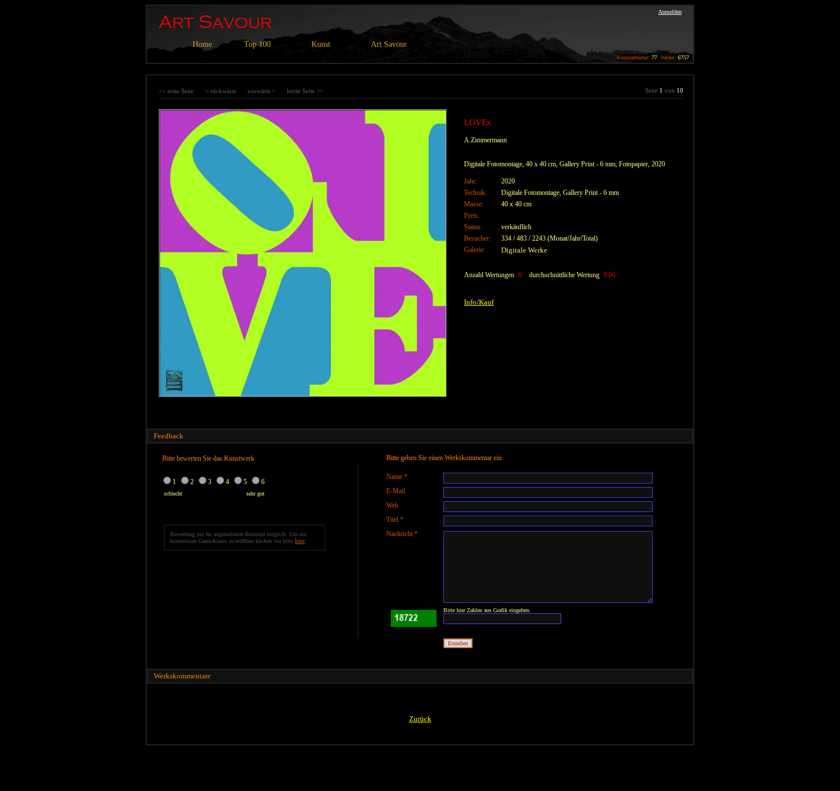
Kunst (320, 44)
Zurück (420, 718)
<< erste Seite (176, 90)
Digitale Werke (524, 250)
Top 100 (257, 44)
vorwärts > (261, 90)
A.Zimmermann (485, 140)
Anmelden (670, 12)
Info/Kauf (479, 302)
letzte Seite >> (305, 90)
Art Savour (389, 44)
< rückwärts (220, 90)
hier (300, 540)
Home (202, 44)
